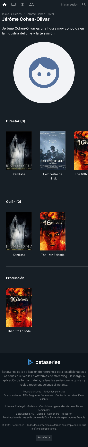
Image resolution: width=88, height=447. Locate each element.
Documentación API (15, 395)
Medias (40, 413)
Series (17, 14)
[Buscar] (84, 4)
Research (66, 413)
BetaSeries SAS (25, 413)
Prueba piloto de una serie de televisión (25, 417)
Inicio (5, 14)
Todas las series (32, 391)
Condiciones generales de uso (56, 406)
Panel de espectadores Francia (67, 417)
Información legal (15, 406)
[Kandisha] (19, 150)
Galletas (32, 406)
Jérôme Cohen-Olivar (40, 14)
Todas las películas (54, 391)
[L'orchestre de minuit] (52, 150)
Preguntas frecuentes (40, 395)
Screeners (53, 413)
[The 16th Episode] (52, 231)
